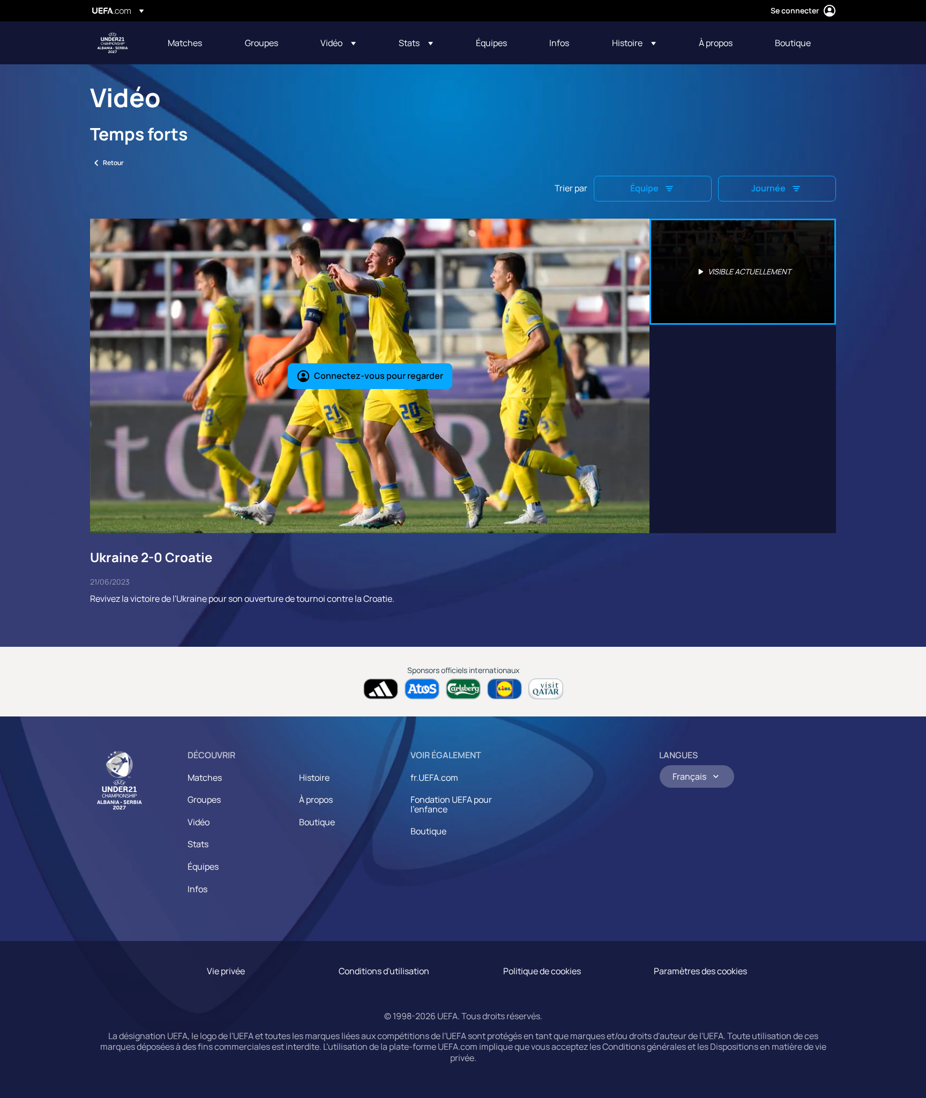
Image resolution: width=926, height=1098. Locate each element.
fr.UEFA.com (434, 777)
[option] (742, 272)
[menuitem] (193, 43)
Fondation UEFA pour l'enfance (451, 804)
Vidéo (199, 822)
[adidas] (380, 688)
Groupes (204, 799)
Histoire (314, 777)
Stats (198, 844)
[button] (338, 43)
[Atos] (422, 688)
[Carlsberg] (463, 688)
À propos (316, 799)
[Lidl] (504, 688)
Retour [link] (113, 162)
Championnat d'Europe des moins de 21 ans (112, 43)
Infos (197, 889)
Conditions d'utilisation (384, 971)
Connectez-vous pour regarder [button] (378, 376)
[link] (185, 43)
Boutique (317, 822)
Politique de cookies (542, 971)
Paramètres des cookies (700, 971)
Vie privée (226, 971)
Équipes (203, 866)
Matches (205, 777)
